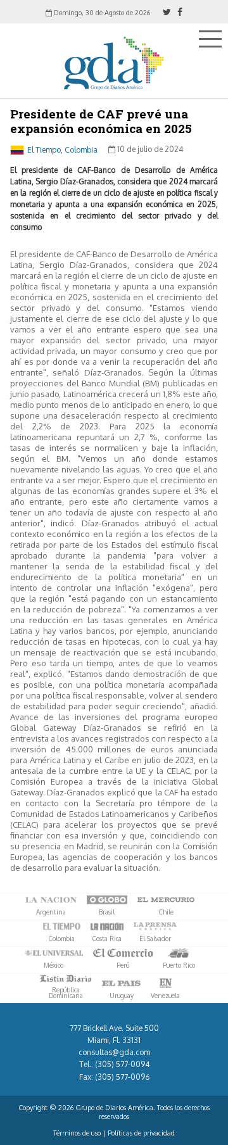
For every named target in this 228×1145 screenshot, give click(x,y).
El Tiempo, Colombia (62, 149)
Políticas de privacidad (141, 1133)
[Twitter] (167, 11)
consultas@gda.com (114, 1052)
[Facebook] (179, 11)
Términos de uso (77, 1133)
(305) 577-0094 (122, 1064)
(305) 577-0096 (122, 1077)
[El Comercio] (123, 953)
